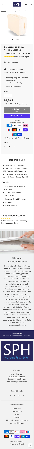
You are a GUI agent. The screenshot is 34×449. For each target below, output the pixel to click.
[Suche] (26, 4)
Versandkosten (22, 104)
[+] (11, 95)
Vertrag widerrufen (17, 423)
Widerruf (17, 417)
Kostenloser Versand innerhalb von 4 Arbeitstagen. (15, 71)
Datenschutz (17, 411)
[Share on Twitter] (9, 146)
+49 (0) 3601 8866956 (17, 376)
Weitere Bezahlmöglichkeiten (17, 121)
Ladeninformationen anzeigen (14, 86)
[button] (12, 39)
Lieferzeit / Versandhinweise (17, 420)
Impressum (17, 408)
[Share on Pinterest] (14, 146)
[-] (4, 95)
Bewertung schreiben (9, 223)
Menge (6, 91)
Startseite (3, 11)
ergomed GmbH (10, 53)
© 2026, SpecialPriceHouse (16, 441)
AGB (17, 414)
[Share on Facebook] (5, 146)
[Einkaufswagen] (31, 4)
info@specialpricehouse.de (17, 382)
